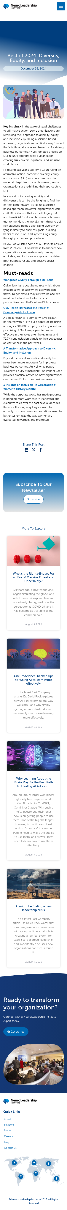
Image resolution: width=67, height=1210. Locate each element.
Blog (6, 1142)
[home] (20, 6)
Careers (8, 1136)
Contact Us (10, 1147)
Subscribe (33, 499)
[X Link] (33, 450)
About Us (9, 1119)
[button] (60, 6)
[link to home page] (20, 1101)
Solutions (9, 1124)
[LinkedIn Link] (26, 450)
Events (7, 1130)
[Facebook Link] (40, 450)
